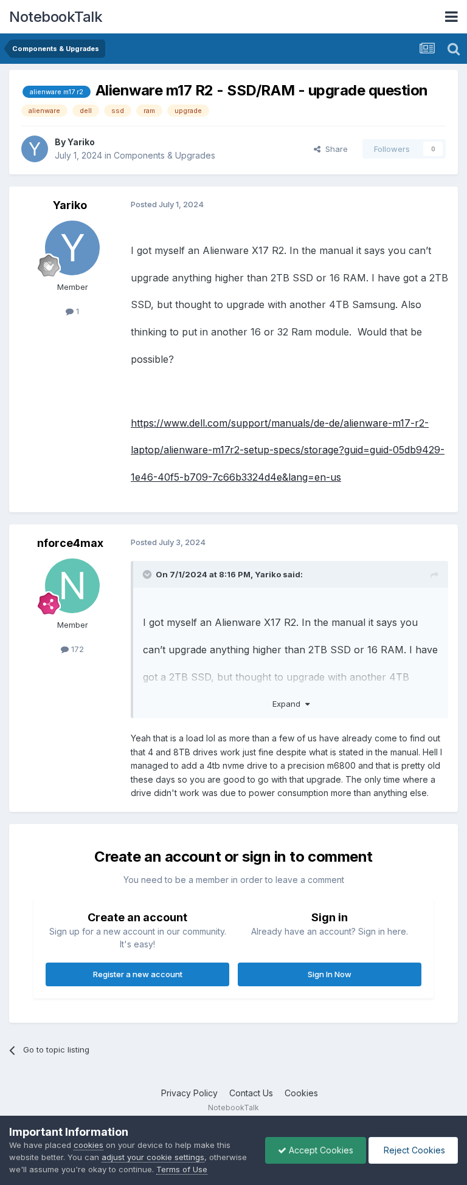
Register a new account (137, 974)
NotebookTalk (55, 17)
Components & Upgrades (164, 155)
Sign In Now (329, 974)
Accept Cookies (319, 1150)
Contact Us (251, 1093)
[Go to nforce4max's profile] (72, 585)
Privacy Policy (189, 1093)
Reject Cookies (413, 1150)
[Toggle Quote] (148, 574)
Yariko (81, 142)
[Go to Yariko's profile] (34, 149)
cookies (88, 1145)
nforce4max (70, 543)
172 (76, 649)
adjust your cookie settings (153, 1157)
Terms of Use (181, 1169)
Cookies (301, 1093)
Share (334, 149)
